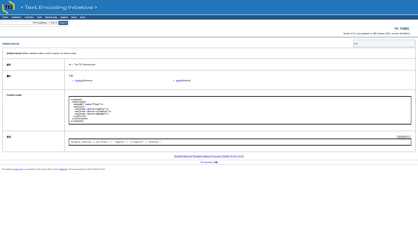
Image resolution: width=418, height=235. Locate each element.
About (74, 17)
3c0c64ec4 (63, 169)
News (82, 17)
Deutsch (188, 156)
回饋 (215, 162)
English (178, 156)
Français (216, 156)
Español (197, 156)
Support (64, 17)
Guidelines (16, 17)
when (178, 80)
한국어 (234, 156)
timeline (79, 80)
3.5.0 (21, 169)
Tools (39, 17)
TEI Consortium (207, 162)
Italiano (206, 156)
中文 (241, 156)
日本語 (225, 156)
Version (16, 169)
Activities (29, 17)
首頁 (356, 44)
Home (5, 17)
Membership (51, 17)
